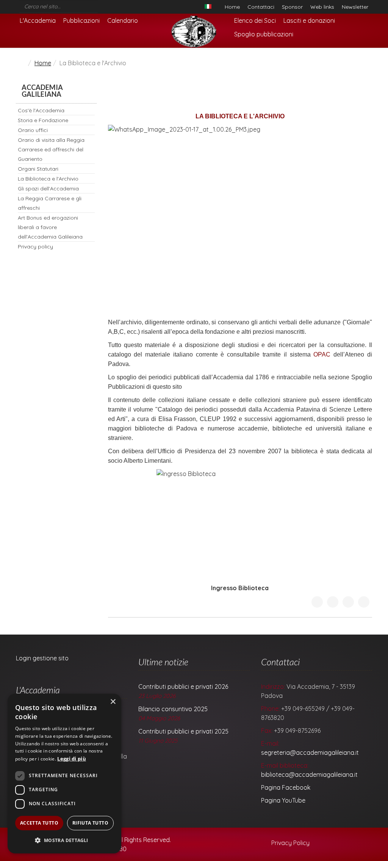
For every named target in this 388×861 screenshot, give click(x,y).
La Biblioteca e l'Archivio (48, 178)
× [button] (113, 702)
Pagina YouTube (283, 800)
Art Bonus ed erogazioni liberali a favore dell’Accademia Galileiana (50, 227)
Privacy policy (35, 246)
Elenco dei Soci (255, 20)
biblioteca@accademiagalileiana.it (309, 774)
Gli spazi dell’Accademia (48, 188)
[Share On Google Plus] (348, 602)
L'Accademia (38, 20)
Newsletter (355, 6)
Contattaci (260, 6)
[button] (64, 840)
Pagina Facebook (285, 787)
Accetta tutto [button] (39, 823)
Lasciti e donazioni (309, 20)
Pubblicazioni (81, 20)
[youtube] (110, 4)
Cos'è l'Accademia (41, 110)
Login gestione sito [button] (42, 658)
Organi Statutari (38, 168)
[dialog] (64, 773)
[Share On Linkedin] (363, 602)
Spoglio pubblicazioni (263, 34)
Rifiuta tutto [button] (90, 823)
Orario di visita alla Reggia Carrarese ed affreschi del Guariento (51, 149)
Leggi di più (71, 758)
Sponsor (292, 6)
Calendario (122, 20)
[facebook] (101, 4)
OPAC (321, 354)
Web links (322, 6)
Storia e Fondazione (43, 120)
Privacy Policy (290, 843)
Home (232, 6)
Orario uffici (33, 130)
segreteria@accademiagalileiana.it (310, 752)
